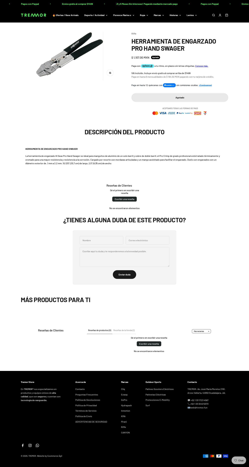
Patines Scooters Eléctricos (160, 389)
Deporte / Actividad (94, 15)
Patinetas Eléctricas (156, 394)
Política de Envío (83, 416)
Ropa (142, 15)
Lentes (190, 15)
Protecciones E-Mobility (158, 399)
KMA (123, 416)
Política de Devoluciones (87, 399)
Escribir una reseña (124, 199)
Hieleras (174, 15)
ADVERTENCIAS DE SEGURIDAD (91, 421)
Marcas (157, 15)
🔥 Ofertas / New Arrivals (65, 15)
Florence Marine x (122, 15)
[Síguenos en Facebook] (23, 445)
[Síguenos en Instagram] (30, 445)
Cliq (123, 389)
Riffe (133, 33)
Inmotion (125, 410)
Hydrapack (126, 405)
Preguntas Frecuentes (86, 394)
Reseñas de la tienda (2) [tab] (124, 330)
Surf (148, 405)
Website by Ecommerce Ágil (49, 456)
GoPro (124, 399)
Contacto (80, 389)
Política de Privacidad (86, 405)
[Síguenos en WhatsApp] (37, 445)
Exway (124, 394)
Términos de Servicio (86, 410)
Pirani (124, 421)
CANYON (125, 432)
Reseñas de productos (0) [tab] (99, 330)
